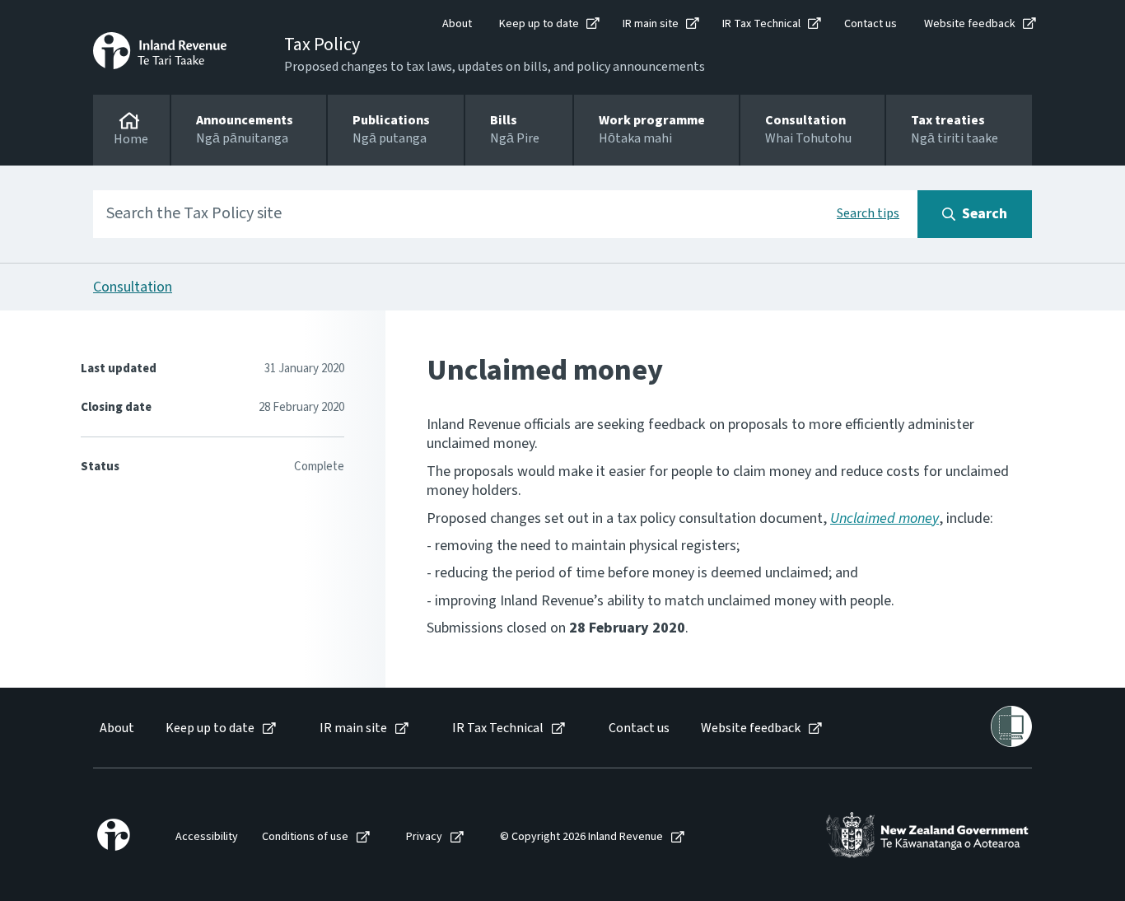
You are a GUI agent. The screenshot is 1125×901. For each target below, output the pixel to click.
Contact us (870, 24)
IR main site (651, 24)
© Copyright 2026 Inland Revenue (581, 837)
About (457, 24)
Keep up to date (539, 24)
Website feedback (969, 24)
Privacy (424, 837)
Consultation (132, 287)
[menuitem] (115, 728)
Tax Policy (322, 44)
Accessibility (206, 837)
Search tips (868, 213)
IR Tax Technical (761, 24)
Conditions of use (305, 837)
